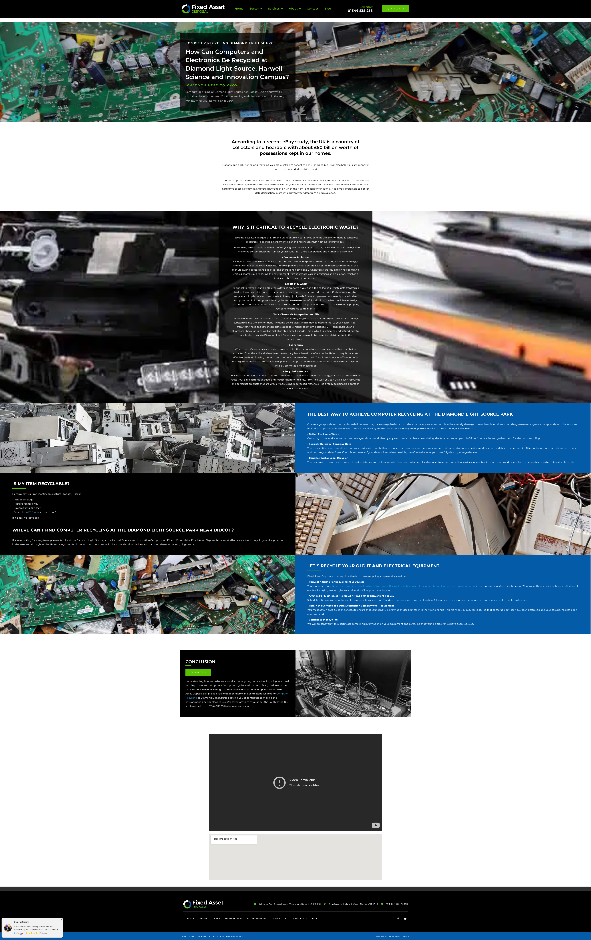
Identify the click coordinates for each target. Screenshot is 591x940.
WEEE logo (32, 512)
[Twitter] (405, 918)
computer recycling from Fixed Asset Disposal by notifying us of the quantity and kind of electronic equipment (410, 586)
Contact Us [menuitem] (279, 918)
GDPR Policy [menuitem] (299, 918)
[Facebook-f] (398, 918)
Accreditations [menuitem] (257, 918)
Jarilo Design (400, 936)
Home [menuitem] (239, 8)
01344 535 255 (360, 11)
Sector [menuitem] (254, 8)
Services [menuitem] (274, 8)
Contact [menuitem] (312, 8)
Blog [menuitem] (327, 8)
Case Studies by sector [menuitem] (227, 918)
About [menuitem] (293, 8)
